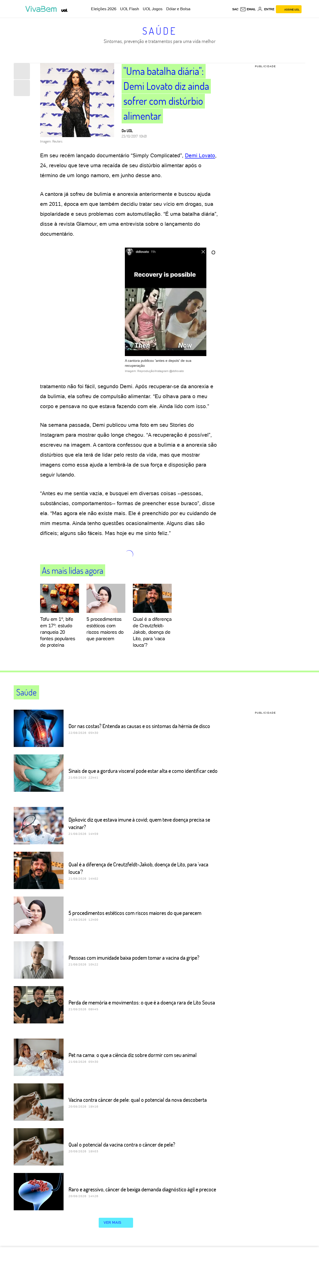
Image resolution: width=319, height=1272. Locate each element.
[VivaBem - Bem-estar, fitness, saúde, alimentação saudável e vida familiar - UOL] (42, 9)
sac (235, 9)
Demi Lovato (200, 155)
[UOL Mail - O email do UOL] (248, 9)
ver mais (112, 1222)
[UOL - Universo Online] (64, 10)
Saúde (159, 30)
